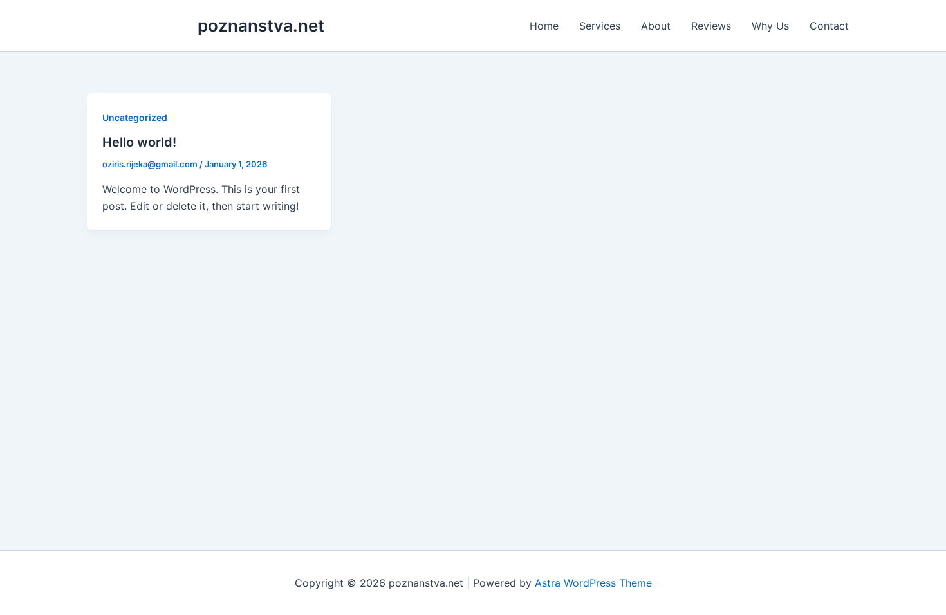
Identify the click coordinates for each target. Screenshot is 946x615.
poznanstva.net (261, 25)
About (656, 25)
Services (599, 25)
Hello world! (139, 142)
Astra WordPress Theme (593, 582)
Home (544, 25)
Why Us (770, 25)
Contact (829, 25)
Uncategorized (134, 117)
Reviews (711, 25)
